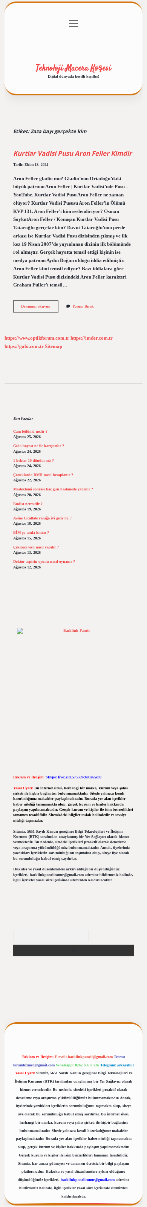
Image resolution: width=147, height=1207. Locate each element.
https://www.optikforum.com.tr (37, 338)
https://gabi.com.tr (24, 346)
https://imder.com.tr (91, 338)
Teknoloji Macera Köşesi (73, 68)
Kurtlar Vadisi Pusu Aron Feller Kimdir (72, 153)
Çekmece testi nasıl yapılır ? (36, 547)
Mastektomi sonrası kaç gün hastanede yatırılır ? (53, 489)
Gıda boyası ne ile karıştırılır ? (38, 446)
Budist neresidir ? (28, 504)
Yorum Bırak (83, 306)
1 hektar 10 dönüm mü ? (33, 460)
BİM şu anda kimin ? (31, 532)
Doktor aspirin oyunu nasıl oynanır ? (44, 561)
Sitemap (53, 346)
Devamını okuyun (39, 308)
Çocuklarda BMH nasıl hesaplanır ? (43, 475)
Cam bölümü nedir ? (30, 431)
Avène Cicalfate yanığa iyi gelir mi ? (42, 518)
